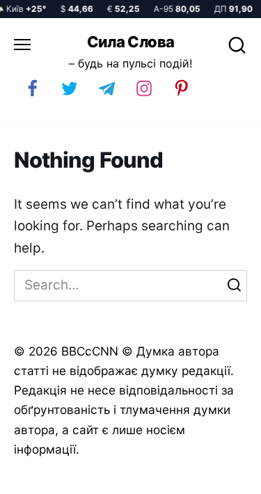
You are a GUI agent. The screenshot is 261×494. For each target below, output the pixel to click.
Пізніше (218, 478)
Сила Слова (131, 42)
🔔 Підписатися (104, 477)
